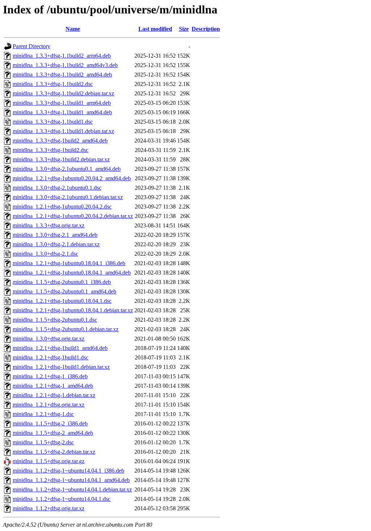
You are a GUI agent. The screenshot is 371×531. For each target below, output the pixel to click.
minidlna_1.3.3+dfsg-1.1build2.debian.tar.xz (63, 93)
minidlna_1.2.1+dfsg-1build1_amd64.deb (60, 348)
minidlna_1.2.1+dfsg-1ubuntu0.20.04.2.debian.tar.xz (73, 216)
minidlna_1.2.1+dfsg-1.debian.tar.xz (54, 395)
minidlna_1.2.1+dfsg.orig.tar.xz (48, 405)
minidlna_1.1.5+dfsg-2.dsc (43, 442)
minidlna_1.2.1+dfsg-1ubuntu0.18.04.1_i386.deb (69, 263)
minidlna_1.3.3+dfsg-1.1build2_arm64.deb (62, 56)
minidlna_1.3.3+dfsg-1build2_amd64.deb (60, 140)
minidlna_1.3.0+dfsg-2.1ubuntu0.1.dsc (57, 188)
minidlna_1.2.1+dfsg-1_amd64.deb (53, 386)
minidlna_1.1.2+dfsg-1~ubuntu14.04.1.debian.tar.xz (72, 489)
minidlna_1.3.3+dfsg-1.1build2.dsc (53, 84)
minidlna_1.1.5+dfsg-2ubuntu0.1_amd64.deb (64, 291)
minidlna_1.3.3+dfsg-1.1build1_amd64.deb (62, 112)
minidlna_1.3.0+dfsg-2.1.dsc (45, 254)
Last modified (155, 29)
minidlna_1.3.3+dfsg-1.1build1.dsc (53, 122)
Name (73, 29)
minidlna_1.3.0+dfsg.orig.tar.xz (48, 339)
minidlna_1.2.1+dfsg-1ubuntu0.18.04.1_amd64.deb (72, 272)
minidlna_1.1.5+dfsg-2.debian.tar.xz (54, 452)
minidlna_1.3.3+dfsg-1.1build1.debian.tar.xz (63, 131)
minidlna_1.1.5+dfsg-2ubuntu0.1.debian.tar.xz (65, 329)
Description (206, 29)
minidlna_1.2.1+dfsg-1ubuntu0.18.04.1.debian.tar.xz (73, 310)
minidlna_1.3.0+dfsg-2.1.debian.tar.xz (56, 244)
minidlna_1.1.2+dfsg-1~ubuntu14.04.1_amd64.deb (71, 480)
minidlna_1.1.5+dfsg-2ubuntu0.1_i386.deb (62, 282)
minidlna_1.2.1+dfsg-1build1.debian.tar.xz (61, 367)
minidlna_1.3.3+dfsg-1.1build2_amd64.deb (62, 74)
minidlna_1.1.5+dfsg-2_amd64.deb (53, 433)
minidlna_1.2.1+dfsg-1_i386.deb (50, 376)
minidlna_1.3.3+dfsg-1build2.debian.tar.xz (61, 159)
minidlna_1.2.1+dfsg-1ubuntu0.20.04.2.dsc (62, 206)
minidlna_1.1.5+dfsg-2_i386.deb (50, 423)
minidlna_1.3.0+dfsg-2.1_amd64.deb (55, 235)
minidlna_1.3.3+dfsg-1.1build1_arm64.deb (62, 103)
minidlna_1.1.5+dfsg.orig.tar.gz (48, 461)
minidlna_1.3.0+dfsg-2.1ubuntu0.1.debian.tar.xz (68, 197)
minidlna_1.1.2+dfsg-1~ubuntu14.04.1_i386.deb (68, 471)
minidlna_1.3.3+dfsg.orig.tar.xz (48, 225)
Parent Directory (31, 46)
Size (184, 29)
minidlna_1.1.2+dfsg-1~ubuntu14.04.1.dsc (62, 499)
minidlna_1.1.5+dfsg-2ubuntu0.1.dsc (55, 320)
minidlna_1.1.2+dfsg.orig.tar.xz (48, 508)
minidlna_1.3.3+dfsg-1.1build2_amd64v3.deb (65, 65)
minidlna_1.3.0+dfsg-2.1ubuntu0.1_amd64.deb (67, 169)
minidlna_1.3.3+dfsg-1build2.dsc (50, 150)
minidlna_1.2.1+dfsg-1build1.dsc (50, 357)
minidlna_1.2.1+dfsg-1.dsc (43, 414)
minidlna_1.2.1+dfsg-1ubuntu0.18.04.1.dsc (62, 301)
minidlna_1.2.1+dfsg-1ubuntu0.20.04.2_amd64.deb (72, 178)
